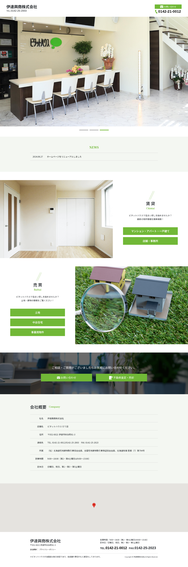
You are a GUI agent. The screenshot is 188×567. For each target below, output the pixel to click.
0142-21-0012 (169, 11)
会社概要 (33, 549)
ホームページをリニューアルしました (64, 156)
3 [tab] (104, 130)
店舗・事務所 (150, 241)
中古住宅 (37, 322)
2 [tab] (94, 130)
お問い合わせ (170, 6)
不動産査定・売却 (123, 377)
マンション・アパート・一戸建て (150, 231)
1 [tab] (83, 130)
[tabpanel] (94, 71)
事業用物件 (37, 332)
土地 (37, 312)
